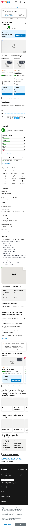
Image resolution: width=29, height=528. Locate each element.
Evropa (13, 458)
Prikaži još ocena (6, 163)
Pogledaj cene (19, 35)
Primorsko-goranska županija (9, 459)
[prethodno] (6, 118)
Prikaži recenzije (6, 153)
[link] (16, 2)
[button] (13, 11)
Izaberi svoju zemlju (6, 473)
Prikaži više (4, 199)
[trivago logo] (5, 2)
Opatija (20, 459)
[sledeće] (24, 118)
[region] (13, 46)
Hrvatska (19, 458)
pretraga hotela (5, 458)
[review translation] (9, 131)
